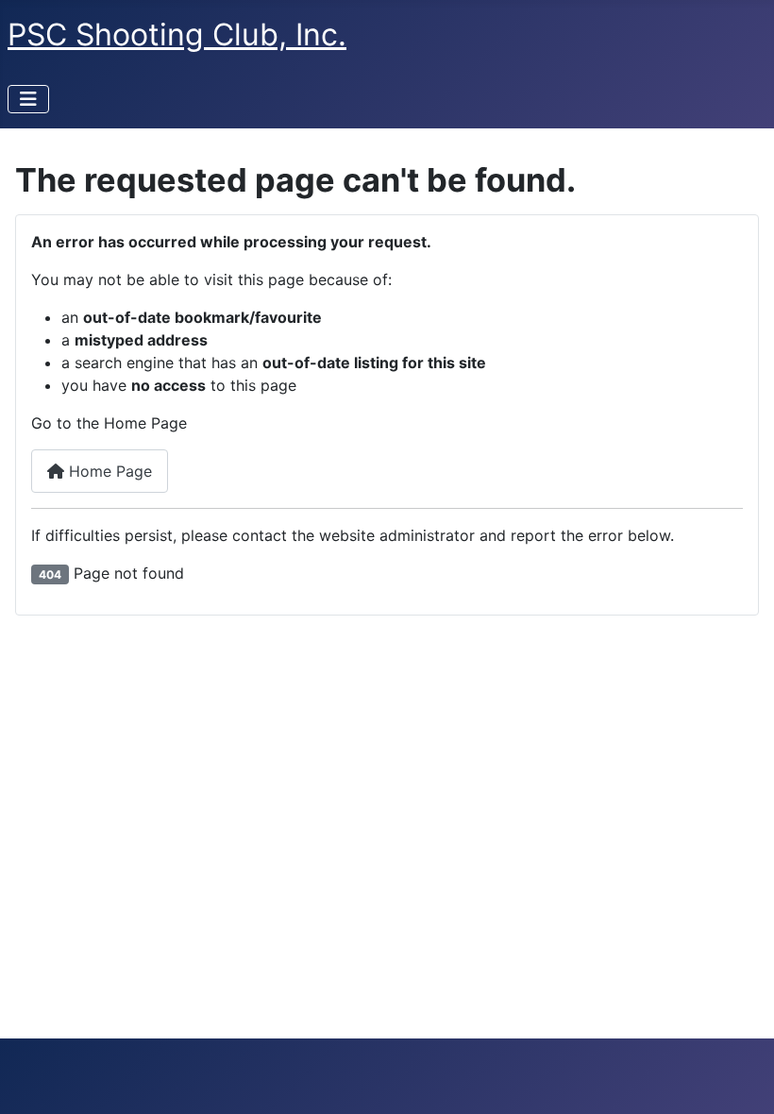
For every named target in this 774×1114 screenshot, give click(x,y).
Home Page (108, 471)
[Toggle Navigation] (28, 99)
